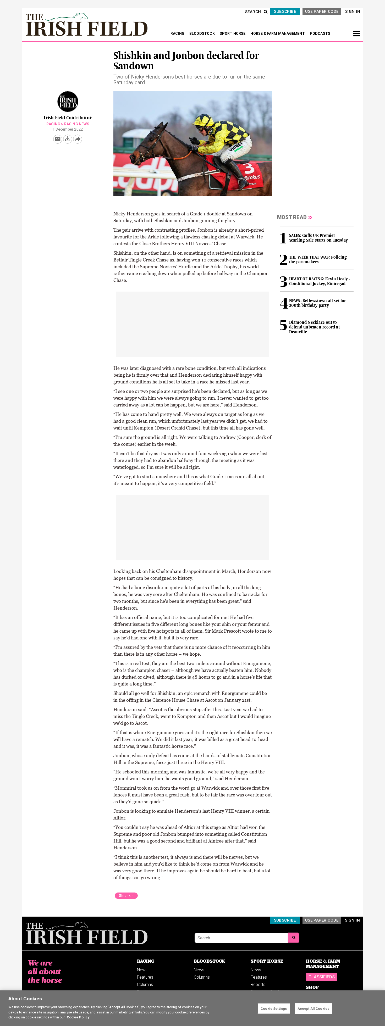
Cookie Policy (78, 1017)
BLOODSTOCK (202, 33)
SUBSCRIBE (285, 11)
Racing (53, 124)
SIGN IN (352, 11)
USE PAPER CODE (321, 11)
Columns (145, 984)
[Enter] (293, 938)
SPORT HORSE (233, 33)
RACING (177, 33)
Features (145, 977)
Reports (258, 984)
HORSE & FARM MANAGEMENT (278, 33)
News (142, 969)
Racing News (76, 124)
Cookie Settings (274, 1008)
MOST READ (292, 217)
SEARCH (253, 11)
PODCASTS (320, 33)
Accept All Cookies (313, 1008)
